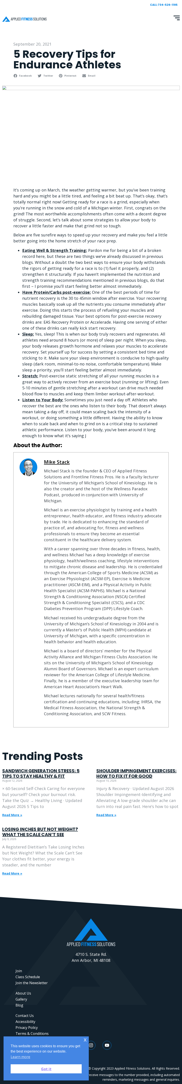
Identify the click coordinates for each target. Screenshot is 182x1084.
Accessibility (25, 1021)
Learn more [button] (20, 1056)
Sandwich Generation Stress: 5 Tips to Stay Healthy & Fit (40, 773)
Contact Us (25, 1015)
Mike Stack (57, 462)
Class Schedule (28, 976)
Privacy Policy (27, 1027)
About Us (23, 993)
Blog (19, 1005)
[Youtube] (107, 1045)
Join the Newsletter (32, 982)
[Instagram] (91, 1045)
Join (19, 970)
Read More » (12, 815)
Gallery (21, 999)
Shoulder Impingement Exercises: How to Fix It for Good (136, 773)
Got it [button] (46, 1069)
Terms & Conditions (32, 1033)
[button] (23, 75)
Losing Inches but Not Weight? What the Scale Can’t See (40, 832)
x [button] (85, 1040)
